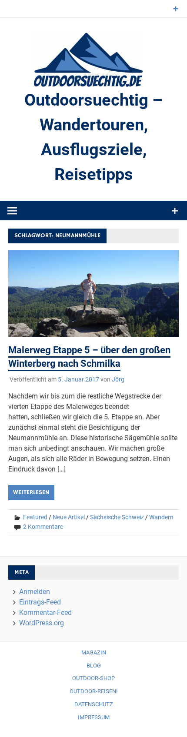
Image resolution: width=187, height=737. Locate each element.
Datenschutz (93, 704)
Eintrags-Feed (40, 602)
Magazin (93, 652)
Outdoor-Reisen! (93, 691)
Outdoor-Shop (93, 678)
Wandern (161, 517)
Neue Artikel (69, 517)
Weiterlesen (31, 492)
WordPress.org (41, 623)
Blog (94, 665)
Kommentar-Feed (45, 612)
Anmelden (34, 592)
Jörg (118, 379)
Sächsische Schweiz (117, 517)
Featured (35, 517)
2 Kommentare (43, 526)
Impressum (94, 717)
